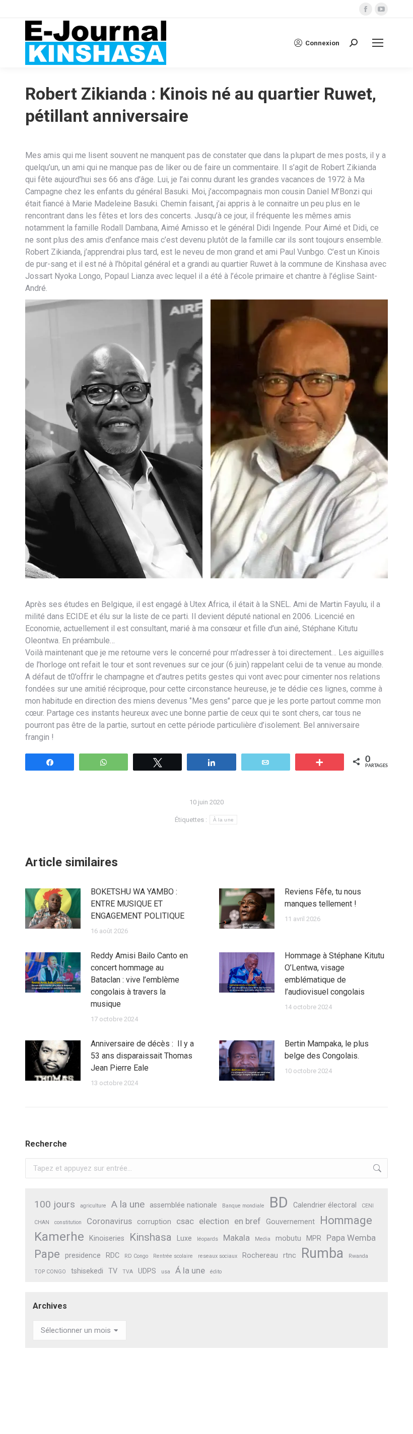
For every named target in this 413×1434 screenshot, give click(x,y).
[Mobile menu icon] (378, 43)
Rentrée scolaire (173, 1256)
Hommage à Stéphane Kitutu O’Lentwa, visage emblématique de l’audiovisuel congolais (334, 974)
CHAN (41, 1222)
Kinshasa (150, 1237)
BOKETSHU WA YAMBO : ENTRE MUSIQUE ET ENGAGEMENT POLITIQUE (137, 904)
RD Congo (136, 1256)
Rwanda (358, 1256)
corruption (154, 1222)
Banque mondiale (243, 1205)
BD (278, 1203)
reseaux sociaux (217, 1256)
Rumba (322, 1253)
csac (185, 1221)
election (214, 1221)
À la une (223, 819)
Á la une (190, 1270)
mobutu (288, 1238)
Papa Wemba (351, 1238)
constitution (68, 1222)
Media (262, 1239)
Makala (236, 1238)
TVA (127, 1271)
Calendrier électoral (325, 1205)
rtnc (289, 1255)
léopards (207, 1239)
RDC (112, 1255)
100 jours (54, 1204)
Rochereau (260, 1255)
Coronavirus (109, 1221)
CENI (368, 1205)
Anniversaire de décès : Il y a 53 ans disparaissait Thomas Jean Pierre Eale (142, 1056)
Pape (47, 1254)
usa (165, 1271)
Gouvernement (290, 1222)
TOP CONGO (50, 1271)
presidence (83, 1255)
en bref (247, 1221)
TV (112, 1271)
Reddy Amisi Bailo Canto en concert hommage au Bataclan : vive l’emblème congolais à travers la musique (139, 980)
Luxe (184, 1238)
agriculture (93, 1205)
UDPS (147, 1271)
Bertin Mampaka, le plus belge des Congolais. (327, 1050)
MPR (313, 1238)
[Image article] (53, 908)
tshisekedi (87, 1271)
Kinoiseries (106, 1238)
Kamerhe (59, 1237)
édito (216, 1271)
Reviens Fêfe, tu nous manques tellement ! (323, 898)
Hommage (346, 1220)
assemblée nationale (183, 1205)
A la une (128, 1204)
